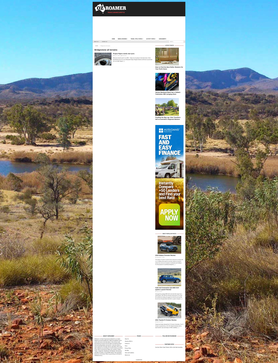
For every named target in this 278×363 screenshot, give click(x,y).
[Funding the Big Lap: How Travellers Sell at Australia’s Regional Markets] (169, 107)
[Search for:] (176, 41)
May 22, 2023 (117, 55)
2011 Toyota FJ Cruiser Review (166, 320)
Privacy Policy (128, 348)
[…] (124, 61)
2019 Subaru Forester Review (165, 255)
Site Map (127, 350)
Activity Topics (150, 38)
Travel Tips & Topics (136, 38)
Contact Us (104, 41)
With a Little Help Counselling (176, 347)
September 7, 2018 (160, 257)
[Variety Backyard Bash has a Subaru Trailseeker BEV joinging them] (169, 82)
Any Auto (157, 347)
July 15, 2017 (159, 291)
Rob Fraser (124, 55)
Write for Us (127, 355)
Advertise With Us (128, 341)
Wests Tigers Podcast (164, 347)
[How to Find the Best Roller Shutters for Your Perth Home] (169, 56)
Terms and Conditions (129, 352)
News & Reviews (122, 38)
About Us (96, 41)
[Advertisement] (139, 26)
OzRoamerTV (162, 38)
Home (113, 38)
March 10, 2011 (159, 322)
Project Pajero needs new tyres (123, 53)
